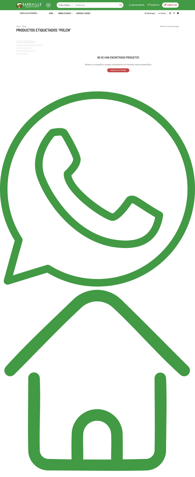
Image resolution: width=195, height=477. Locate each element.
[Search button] (120, 5)
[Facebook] (174, 13)
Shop (24, 26)
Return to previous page (169, 26)
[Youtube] (178, 13)
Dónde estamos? (64, 13)
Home (51, 13)
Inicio (18, 26)
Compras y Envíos (83, 13)
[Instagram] (170, 13)
